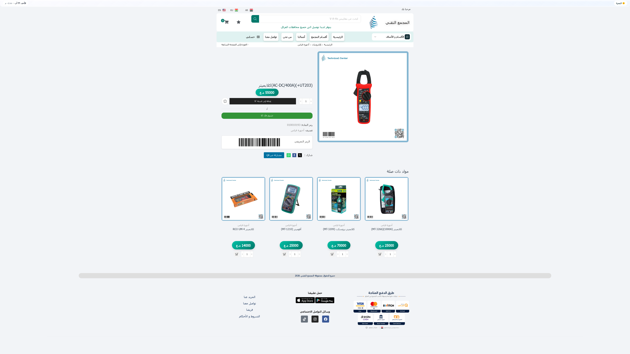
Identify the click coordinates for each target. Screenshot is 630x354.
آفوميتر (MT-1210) (291, 229)
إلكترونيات (316, 44)
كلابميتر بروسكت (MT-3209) (339, 229)
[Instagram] (315, 319)
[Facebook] (294, 155)
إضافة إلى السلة (264, 101)
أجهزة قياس (303, 44)
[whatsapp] (289, 155)
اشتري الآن (268, 115)
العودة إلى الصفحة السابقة (234, 44)
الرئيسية (328, 44)
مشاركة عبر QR (274, 155)
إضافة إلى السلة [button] (402, 206)
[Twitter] (299, 155)
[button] (406, 9)
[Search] (255, 19)
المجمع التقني (398, 22)
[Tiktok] (304, 319)
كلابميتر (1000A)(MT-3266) (386, 229)
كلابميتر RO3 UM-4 (243, 229)
